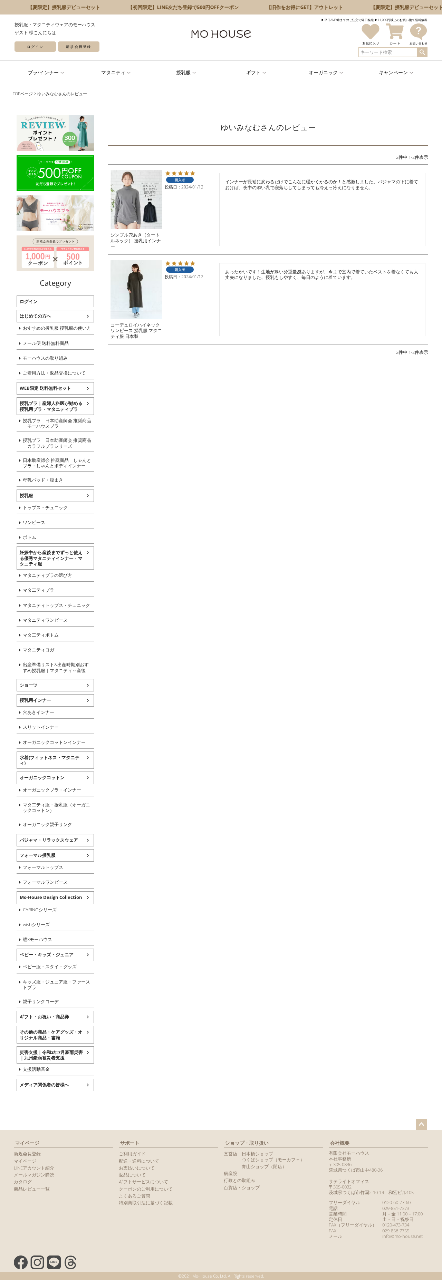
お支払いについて (137, 1168)
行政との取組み (239, 1180)
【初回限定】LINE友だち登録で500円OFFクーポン (177, 7)
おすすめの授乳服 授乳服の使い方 (57, 328)
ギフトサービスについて (143, 1182)
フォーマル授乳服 (38, 855)
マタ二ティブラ (38, 590)
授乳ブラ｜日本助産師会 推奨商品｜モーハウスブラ (57, 423)
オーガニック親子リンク (47, 824)
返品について (132, 1175)
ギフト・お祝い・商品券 (44, 1017)
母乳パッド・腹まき (43, 480)
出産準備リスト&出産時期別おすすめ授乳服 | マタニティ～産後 (56, 667)
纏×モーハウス (37, 939)
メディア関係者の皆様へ (44, 1085)
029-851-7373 (395, 1208)
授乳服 (26, 495)
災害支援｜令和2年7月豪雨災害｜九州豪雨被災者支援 (51, 1055)
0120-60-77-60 (396, 1202)
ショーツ (29, 685)
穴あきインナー (38, 712)
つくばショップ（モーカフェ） (273, 1159)
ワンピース (34, 522)
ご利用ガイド (132, 1154)
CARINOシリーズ (40, 909)
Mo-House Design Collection (51, 897)
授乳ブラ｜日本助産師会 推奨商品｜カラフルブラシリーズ (57, 443)
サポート (130, 1143)
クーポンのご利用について (146, 1189)
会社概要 (339, 1143)
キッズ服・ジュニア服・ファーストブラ (56, 984)
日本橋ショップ (257, 1154)
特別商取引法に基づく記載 (146, 1203)
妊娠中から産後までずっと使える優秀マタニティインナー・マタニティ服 (51, 558)
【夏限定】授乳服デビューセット (57, 7)
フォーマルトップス (43, 867)
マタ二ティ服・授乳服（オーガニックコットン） (56, 807)
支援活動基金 (36, 1069)
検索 (422, 52)
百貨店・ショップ (242, 1187)
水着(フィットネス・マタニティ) (49, 760)
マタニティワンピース (45, 620)
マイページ (27, 1143)
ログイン (35, 46)
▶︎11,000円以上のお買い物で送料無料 (401, 20)
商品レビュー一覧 (32, 1189)
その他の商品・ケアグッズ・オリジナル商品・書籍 (51, 1034)
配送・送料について (139, 1161)
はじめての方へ (35, 316)
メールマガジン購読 (34, 1175)
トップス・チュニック (45, 507)
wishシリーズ (36, 924)
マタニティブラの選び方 (47, 575)
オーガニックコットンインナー (54, 742)
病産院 (230, 1173)
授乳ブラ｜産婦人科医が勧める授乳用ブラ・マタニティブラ (51, 406)
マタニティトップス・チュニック (56, 605)
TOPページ (23, 94)
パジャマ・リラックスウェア (49, 840)
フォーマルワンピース (45, 882)
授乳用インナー (35, 700)
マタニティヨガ (38, 650)
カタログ (23, 1182)
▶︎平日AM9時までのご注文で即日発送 (347, 20)
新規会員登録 (78, 46)
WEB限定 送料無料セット (45, 388)
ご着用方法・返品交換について (54, 373)
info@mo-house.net (402, 1236)
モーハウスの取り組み (45, 358)
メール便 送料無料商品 (46, 343)
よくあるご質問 (134, 1196)
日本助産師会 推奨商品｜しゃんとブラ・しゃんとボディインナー (57, 463)
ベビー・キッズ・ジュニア (47, 954)
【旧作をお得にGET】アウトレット (298, 7)
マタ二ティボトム (41, 635)
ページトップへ (421, 1124)
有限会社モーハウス (349, 1153)
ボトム (29, 537)
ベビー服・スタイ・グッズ (50, 966)
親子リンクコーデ (41, 1001)
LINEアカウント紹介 (34, 1168)
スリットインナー (41, 727)
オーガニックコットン (42, 777)
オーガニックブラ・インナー (52, 790)
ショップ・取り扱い (247, 1143)
